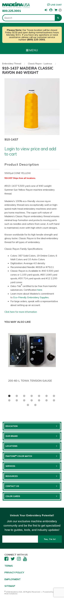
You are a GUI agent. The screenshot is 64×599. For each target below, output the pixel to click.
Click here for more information (20, 311)
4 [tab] (32, 396)
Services (10, 466)
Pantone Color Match (19, 456)
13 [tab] (46, 400)
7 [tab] (54, 396)
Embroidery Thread (11, 64)
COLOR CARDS (13, 496)
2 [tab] (17, 396)
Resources (12, 476)
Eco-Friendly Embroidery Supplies (31, 297)
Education (12, 426)
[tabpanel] (32, 355)
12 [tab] (39, 400)
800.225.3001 (11, 11)
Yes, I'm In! (50, 539)
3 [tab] (24, 396)
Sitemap (9, 585)
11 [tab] (32, 400)
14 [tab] (54, 400)
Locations (11, 446)
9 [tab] (17, 400)
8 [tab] (9, 400)
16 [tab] (35, 405)
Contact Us (12, 486)
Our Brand (12, 436)
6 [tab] (46, 396)
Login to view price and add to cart (30, 151)
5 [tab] (39, 396)
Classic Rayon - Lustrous (40, 64)
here (39, 289)
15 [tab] (28, 405)
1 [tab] (9, 396)
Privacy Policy (14, 572)
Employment (12, 579)
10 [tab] (24, 400)
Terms (8, 565)
